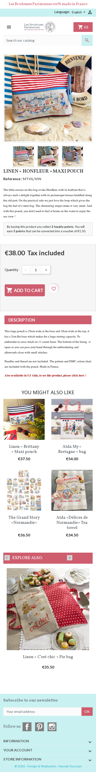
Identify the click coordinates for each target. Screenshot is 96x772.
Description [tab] (21, 320)
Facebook (27, 726)
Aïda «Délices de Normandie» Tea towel (72, 523)
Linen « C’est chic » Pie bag (48, 657)
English (77, 12)
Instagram (52, 726)
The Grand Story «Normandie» (24, 520)
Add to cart (24, 290)
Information (16, 741)
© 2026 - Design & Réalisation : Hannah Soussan (48, 766)
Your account (17, 750)
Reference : (12, 179)
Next (69, 557)
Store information (22, 759)
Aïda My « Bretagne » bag (72, 449)
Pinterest (39, 726)
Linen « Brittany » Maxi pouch (24, 449)
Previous (7, 557)
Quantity (11, 269)
